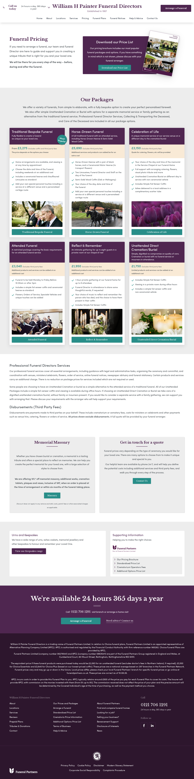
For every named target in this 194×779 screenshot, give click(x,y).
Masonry (52, 495)
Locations (61, 18)
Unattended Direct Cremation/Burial (157, 339)
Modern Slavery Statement (120, 765)
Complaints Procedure (114, 770)
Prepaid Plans (16, 721)
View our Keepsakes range (29, 551)
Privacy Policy (68, 765)
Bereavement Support (107, 721)
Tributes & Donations (20, 726)
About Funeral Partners (108, 703)
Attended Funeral (37, 339)
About (49, 18)
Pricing (85, 18)
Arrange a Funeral (80, 621)
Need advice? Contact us (119, 620)
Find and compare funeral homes (113, 707)
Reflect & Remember (97, 339)
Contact (13, 730)
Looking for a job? (106, 712)
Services (74, 18)
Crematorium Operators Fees (131, 567)
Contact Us (152, 18)
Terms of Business (62, 726)
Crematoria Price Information (67, 717)
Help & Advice (136, 18)
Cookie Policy (84, 765)
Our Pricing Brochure (127, 559)
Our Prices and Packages (65, 703)
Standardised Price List (128, 563)
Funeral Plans (99, 18)
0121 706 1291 (81, 611)
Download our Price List (115, 68)
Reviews (13, 717)
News (99, 730)
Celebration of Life (157, 232)
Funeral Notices (117, 18)
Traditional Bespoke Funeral (37, 232)
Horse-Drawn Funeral (97, 232)
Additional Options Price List (131, 570)
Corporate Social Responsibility (84, 770)
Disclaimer (99, 765)
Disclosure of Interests (108, 726)
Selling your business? (108, 717)
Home (39, 18)
